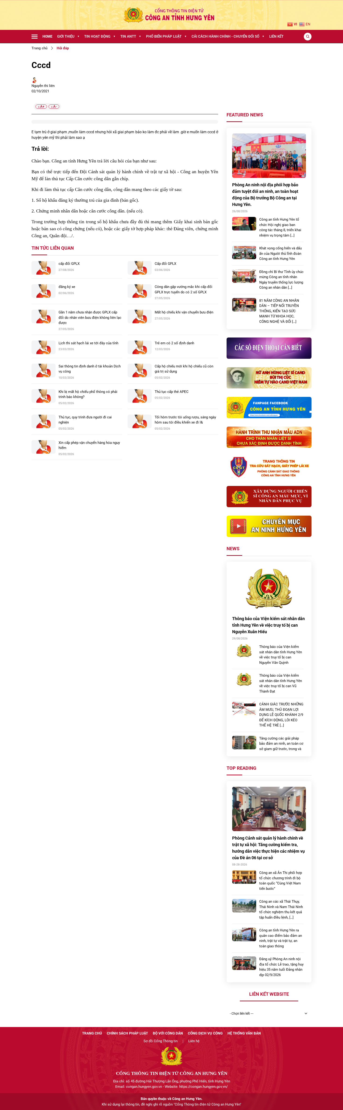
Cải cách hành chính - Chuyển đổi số (228, 36)
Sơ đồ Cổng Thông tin (161, 1041)
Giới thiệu (68, 36)
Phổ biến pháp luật (166, 36)
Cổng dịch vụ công (205, 1033)
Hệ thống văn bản (244, 1033)
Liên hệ (194, 1041)
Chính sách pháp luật (127, 1033)
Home (47, 36)
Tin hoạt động (100, 36)
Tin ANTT (130, 36)
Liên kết (276, 36)
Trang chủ (39, 48)
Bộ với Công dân (168, 1033)
